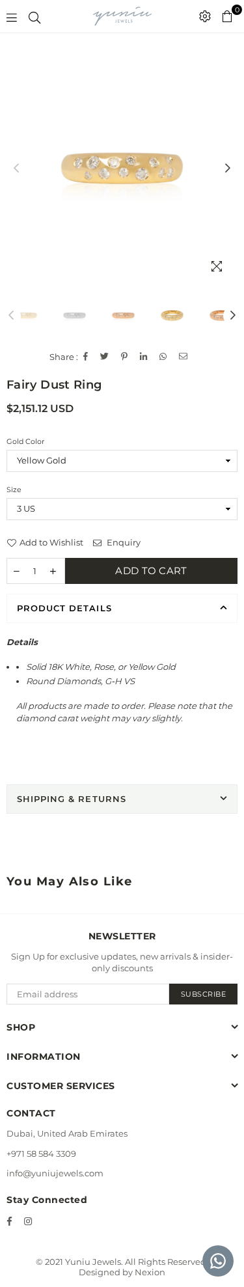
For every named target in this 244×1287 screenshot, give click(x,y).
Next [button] (227, 168)
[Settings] (205, 16)
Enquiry (123, 542)
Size (14, 489)
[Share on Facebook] (86, 356)
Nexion (150, 1272)
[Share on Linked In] (144, 356)
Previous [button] (16, 168)
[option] (122, 168)
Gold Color (25, 441)
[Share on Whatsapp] (163, 356)
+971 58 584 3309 (41, 1153)
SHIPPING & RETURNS (71, 799)
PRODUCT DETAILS (64, 608)
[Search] (34, 16)
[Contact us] (218, 1261)
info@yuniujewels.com (55, 1173)
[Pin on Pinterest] (124, 356)
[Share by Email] (183, 356)
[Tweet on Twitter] (105, 356)
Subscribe (203, 994)
